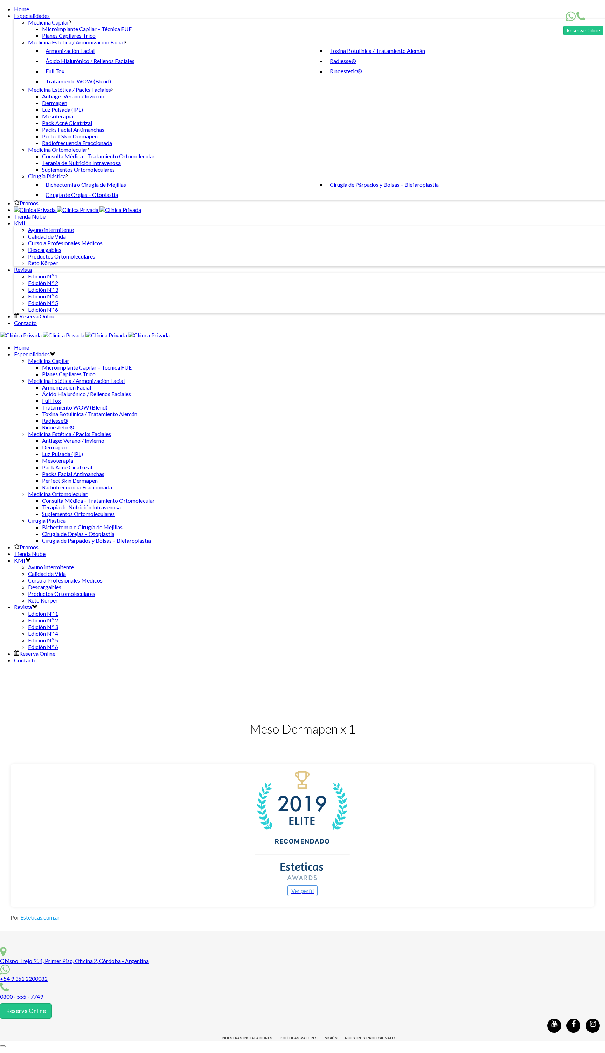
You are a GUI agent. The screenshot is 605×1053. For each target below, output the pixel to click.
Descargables (44, 249)
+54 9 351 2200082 (24, 978)
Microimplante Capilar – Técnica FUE (87, 29)
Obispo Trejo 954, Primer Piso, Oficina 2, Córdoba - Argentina (74, 960)
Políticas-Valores (299, 1038)
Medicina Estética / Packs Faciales (69, 89)
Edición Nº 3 (43, 289)
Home (21, 9)
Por (35, 917)
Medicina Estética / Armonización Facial (76, 42)
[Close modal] (3, 1046)
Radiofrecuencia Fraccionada (77, 142)
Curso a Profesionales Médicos (65, 243)
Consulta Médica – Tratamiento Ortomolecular (98, 156)
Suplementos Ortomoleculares (78, 169)
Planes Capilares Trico (69, 35)
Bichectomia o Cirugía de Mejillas (86, 184)
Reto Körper (43, 263)
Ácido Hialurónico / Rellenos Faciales (90, 60)
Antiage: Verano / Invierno (73, 96)
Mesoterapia (57, 116)
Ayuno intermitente (51, 229)
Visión (331, 1038)
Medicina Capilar (48, 22)
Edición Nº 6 (43, 309)
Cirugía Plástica (47, 176)
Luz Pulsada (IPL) (62, 109)
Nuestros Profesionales (371, 1038)
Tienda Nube (30, 216)
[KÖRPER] (77, 209)
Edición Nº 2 (43, 283)
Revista (23, 269)
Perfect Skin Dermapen (70, 136)
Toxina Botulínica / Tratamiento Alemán (377, 50)
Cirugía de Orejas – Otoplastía (82, 194)
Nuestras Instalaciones (247, 1038)
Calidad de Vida (47, 236)
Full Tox (55, 71)
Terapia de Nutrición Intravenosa (81, 162)
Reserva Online (583, 30)
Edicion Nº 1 (43, 276)
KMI (19, 223)
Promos (29, 203)
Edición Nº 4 (43, 296)
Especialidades (32, 15)
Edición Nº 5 (43, 303)
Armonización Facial (70, 50)
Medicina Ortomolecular (58, 149)
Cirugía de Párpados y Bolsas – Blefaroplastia (384, 184)
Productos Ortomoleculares (61, 256)
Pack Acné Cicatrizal (67, 122)
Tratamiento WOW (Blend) (78, 81)
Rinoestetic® (346, 71)
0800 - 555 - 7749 (21, 996)
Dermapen (54, 102)
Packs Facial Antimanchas (73, 129)
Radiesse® (343, 60)
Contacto (25, 322)
